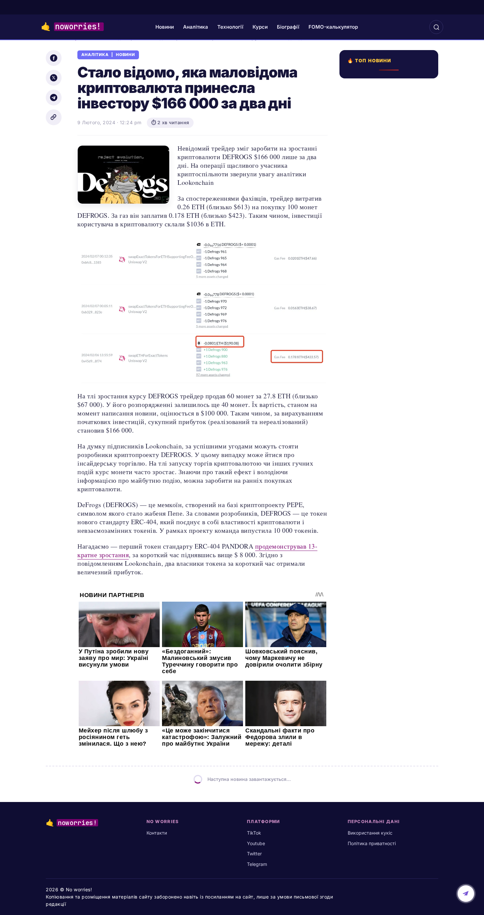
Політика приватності (372, 843)
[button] (436, 27)
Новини (164, 27)
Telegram (257, 864)
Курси (260, 27)
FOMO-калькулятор (333, 27)
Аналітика (195, 27)
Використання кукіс (370, 833)
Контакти (157, 833)
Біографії (288, 27)
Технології (230, 27)
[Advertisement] (390, 318)
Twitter (254, 853)
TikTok (254, 833)
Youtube (256, 843)
